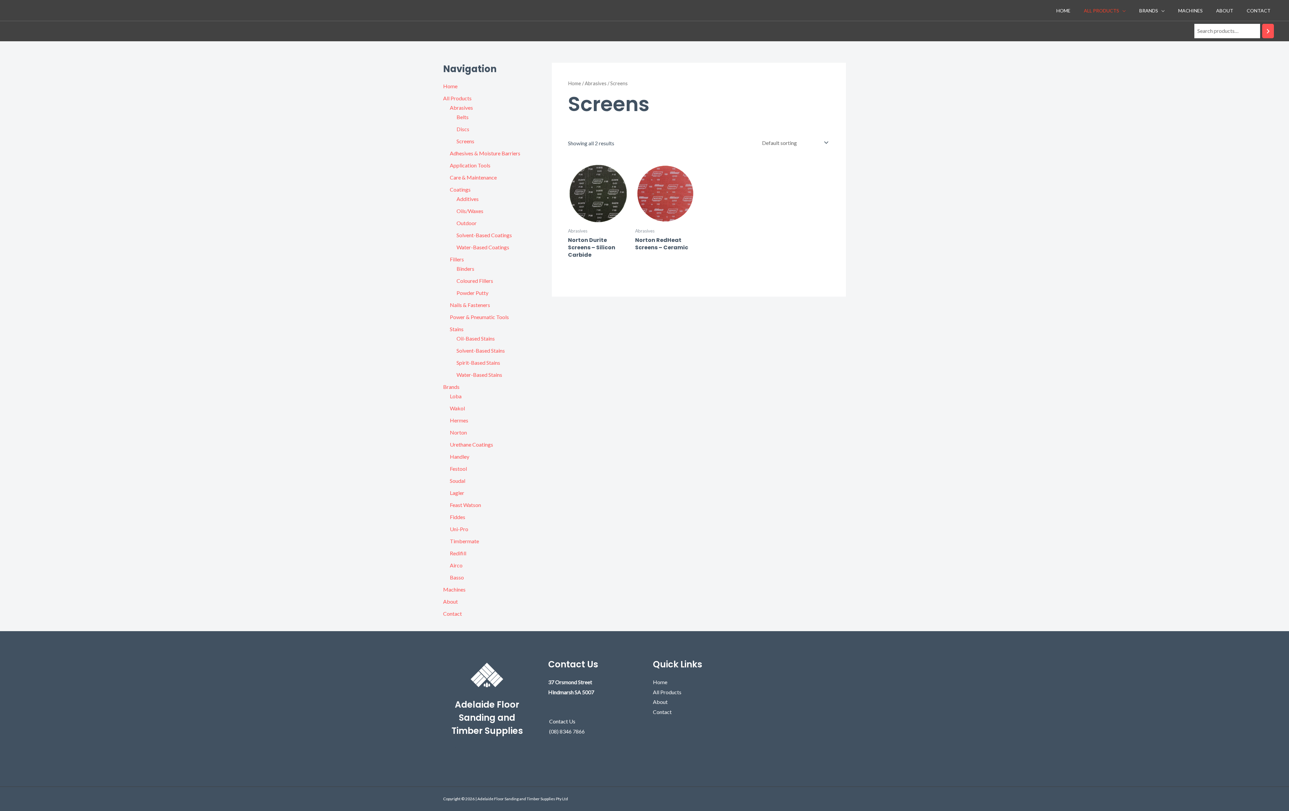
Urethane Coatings (471, 444)
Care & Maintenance (473, 177)
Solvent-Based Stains (481, 350)
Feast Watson (465, 505)
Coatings (460, 189)
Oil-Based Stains (476, 338)
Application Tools (470, 165)
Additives (468, 199)
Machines (1190, 10)
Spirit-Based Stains (478, 362)
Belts (463, 117)
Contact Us (562, 721)
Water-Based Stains (479, 374)
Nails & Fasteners (470, 305)
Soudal (457, 480)
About (1224, 10)
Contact (1259, 10)
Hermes (459, 420)
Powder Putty (472, 293)
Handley (459, 456)
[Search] (1268, 31)
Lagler (457, 493)
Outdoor (467, 223)
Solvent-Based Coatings (484, 235)
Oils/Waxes (470, 211)
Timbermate (464, 541)
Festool (458, 468)
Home (1063, 10)
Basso (457, 577)
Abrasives (461, 107)
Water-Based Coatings (483, 247)
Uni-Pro (459, 529)
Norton (458, 432)
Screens (465, 141)
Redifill (458, 553)
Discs (463, 129)
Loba (456, 396)
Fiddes (457, 517)
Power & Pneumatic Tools (479, 317)
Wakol (457, 408)
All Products (1101, 10)
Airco (456, 565)
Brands (1148, 10)
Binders (465, 268)
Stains (457, 329)
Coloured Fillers (475, 280)
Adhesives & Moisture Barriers (485, 153)
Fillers (457, 259)
